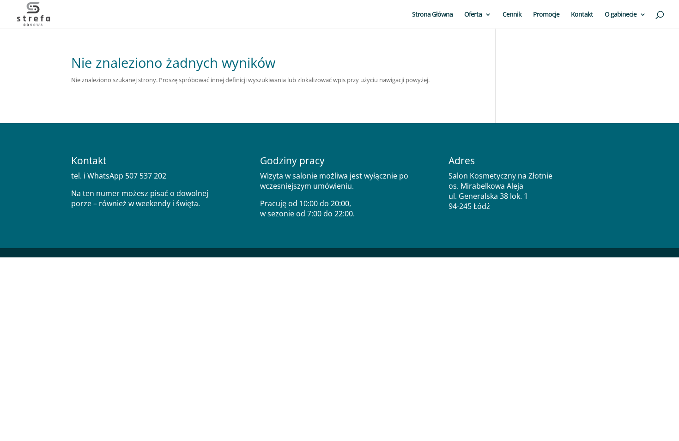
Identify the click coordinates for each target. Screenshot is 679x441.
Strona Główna (432, 14)
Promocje (546, 14)
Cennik (512, 14)
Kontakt (582, 14)
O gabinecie (621, 14)
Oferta (473, 14)
